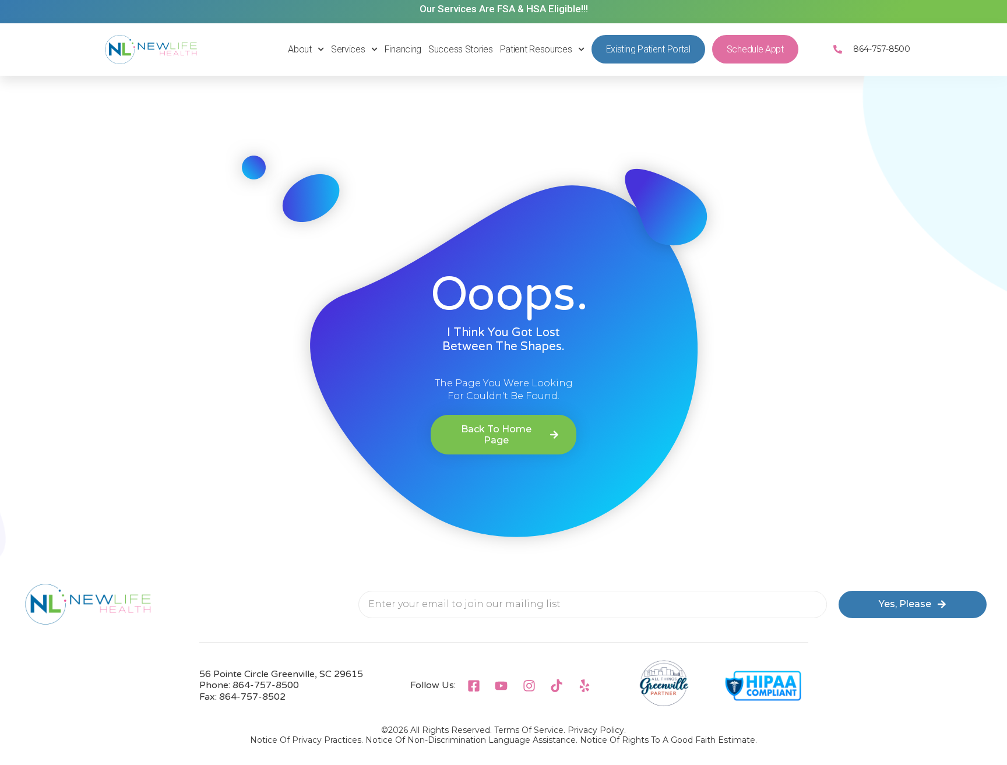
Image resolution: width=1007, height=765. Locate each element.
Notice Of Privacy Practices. (306, 740)
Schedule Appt (755, 49)
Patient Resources (536, 49)
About (300, 49)
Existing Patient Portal (648, 49)
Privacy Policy (596, 730)
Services (348, 49)
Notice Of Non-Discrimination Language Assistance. (471, 740)
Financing (403, 49)
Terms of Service (529, 730)
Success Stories (460, 49)
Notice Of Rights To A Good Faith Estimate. (668, 740)
